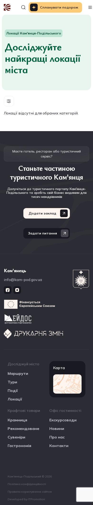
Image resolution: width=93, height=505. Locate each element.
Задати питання (42, 233)
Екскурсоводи (63, 420)
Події (13, 390)
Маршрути (18, 373)
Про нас (57, 437)
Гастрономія (19, 445)
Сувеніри (16, 437)
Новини (56, 428)
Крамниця (17, 420)
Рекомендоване (23, 428)
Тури (12, 382)
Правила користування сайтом (30, 491)
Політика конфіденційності (27, 484)
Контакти (58, 445)
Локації (15, 399)
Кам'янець (15, 270)
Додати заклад (42, 213)
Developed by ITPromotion (26, 499)
